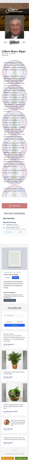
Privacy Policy (10, 454)
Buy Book (15, 277)
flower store (22, 191)
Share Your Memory (10, 300)
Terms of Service (18, 454)
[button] (14, 360)
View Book (7, 277)
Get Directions (9, 232)
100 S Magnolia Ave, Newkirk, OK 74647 (16, 229)
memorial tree (21, 188)
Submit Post (14, 325)
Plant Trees (20, 232)
